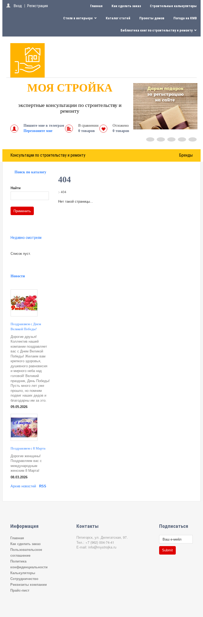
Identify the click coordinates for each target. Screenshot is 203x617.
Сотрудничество (24, 578)
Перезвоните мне (38, 131)
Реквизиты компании (28, 584)
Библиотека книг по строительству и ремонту (157, 30)
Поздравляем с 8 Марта (28, 448)
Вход (18, 5)
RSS (42, 486)
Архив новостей (23, 486)
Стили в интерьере (78, 18)
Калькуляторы (22, 572)
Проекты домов (151, 18)
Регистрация (37, 5)
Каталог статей (118, 18)
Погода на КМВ (185, 18)
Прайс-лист (19, 590)
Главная (96, 6)
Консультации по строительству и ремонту (47, 155)
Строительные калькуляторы (173, 6)
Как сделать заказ (126, 6)
